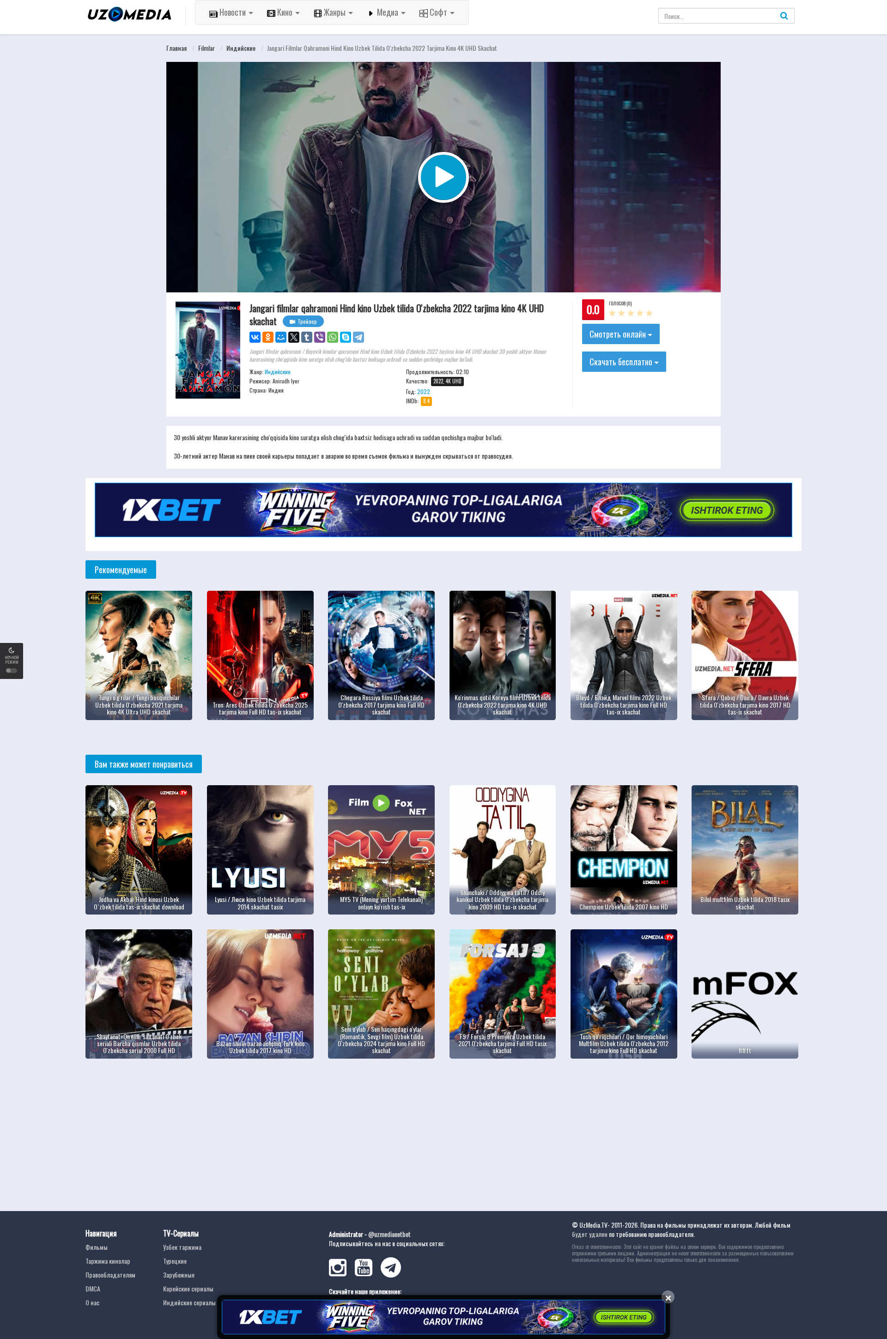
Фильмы (96, 1247)
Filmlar (206, 48)
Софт (438, 12)
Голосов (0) (620, 303)
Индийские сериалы (189, 1302)
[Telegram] (358, 337)
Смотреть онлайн (618, 334)
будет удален (590, 1234)
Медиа (387, 12)
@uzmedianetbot (389, 1234)
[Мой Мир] (280, 337)
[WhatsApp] (332, 337)
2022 (423, 391)
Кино (284, 12)
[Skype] (345, 337)
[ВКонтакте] (255, 337)
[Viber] (319, 337)
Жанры (334, 12)
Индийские (240, 48)
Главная (176, 48)
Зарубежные (178, 1274)
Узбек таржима (182, 1247)
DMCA (92, 1288)
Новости (233, 12)
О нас (92, 1302)
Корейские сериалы (188, 1288)
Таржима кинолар (107, 1261)
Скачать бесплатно (621, 362)
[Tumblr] (306, 337)
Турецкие (175, 1261)
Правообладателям (110, 1274)
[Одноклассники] (267, 337)
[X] (293, 337)
